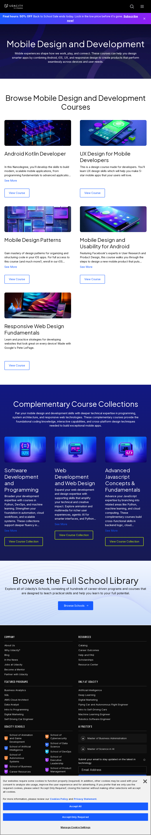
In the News (11, 659)
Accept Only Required (75, 816)
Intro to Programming (16, 709)
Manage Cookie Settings (75, 827)
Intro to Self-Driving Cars (92, 709)
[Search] (131, 6)
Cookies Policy (59, 798)
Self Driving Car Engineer (18, 719)
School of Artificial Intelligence (20, 748)
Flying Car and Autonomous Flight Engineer (103, 704)
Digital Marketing (14, 714)
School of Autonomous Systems (17, 758)
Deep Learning (86, 694)
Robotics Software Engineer (94, 719)
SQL (6, 694)
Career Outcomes (88, 650)
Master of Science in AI (100, 748)
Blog (6, 654)
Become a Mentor (14, 669)
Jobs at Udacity (13, 664)
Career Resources (20, 771)
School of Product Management (60, 770)
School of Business (21, 766)
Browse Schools (74, 605)
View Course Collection (23, 541)
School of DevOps (60, 751)
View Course (17, 193)
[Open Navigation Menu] (142, 6)
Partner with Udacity (16, 674)
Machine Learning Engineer (94, 714)
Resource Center (88, 664)
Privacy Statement (85, 798)
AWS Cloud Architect (16, 699)
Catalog (82, 645)
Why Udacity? (12, 650)
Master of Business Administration (107, 738)
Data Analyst (11, 704)
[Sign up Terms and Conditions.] (144, 760)
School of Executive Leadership (56, 760)
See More (10, 180)
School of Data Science (59, 745)
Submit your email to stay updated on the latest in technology (107, 761)
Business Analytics (15, 690)
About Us (9, 645)
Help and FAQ (86, 654)
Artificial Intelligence (90, 690)
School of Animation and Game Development (21, 738)
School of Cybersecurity (58, 736)
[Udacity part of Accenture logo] (13, 6)
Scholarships (85, 659)
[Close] (144, 19)
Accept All (75, 806)
